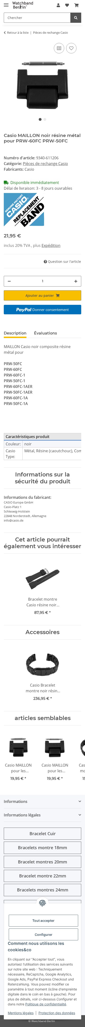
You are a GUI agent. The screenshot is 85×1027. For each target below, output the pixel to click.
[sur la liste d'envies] (71, 48)
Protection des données (56, 1013)
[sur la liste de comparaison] (59, 48)
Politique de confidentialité (45, 1004)
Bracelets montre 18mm (42, 847)
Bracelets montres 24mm (42, 890)
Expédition (51, 245)
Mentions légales (21, 1013)
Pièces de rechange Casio (45, 163)
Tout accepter (43, 921)
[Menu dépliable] (6, 3)
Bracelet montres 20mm (42, 862)
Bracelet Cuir (43, 833)
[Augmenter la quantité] (76, 281)
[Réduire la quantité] (9, 281)
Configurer (43, 935)
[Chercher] (75, 18)
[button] (58, 5)
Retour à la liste (18, 32)
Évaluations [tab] (45, 333)
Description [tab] (15, 333)
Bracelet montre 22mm (42, 876)
